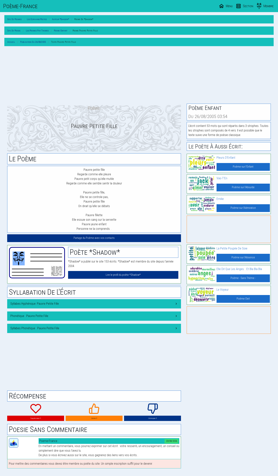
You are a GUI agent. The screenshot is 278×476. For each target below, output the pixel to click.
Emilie (220, 199)
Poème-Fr (20, 6)
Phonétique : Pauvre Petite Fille (29, 316)
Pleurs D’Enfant (226, 157)
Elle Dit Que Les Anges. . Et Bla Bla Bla (239, 269)
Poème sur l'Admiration (243, 208)
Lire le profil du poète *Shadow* (123, 274)
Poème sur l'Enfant (243, 166)
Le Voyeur (223, 289)
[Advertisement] (139, 75)
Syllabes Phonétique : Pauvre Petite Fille (34, 328)
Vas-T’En (222, 178)
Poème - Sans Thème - (243, 278)
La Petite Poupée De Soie (232, 248)
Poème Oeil (243, 298)
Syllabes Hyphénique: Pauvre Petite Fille (34, 303)
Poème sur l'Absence (243, 257)
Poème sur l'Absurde (243, 187)
